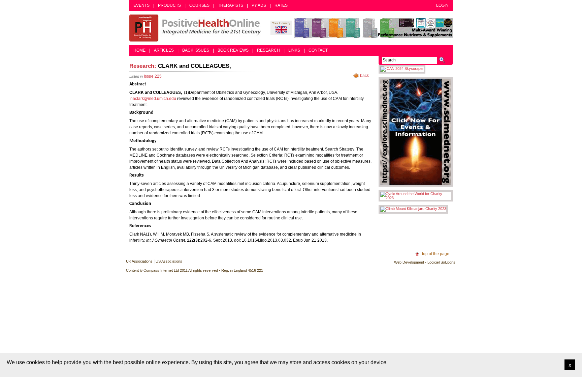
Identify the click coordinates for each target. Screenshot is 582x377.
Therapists (230, 5)
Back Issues (195, 50)
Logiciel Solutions (441, 262)
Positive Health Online (196, 28)
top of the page (435, 253)
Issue (153, 76)
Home (139, 50)
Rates (281, 5)
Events (141, 5)
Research (268, 50)
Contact (318, 50)
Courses (199, 5)
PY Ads (259, 5)
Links (294, 50)
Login (442, 5)
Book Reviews (233, 50)
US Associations (169, 261)
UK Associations (139, 261)
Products (169, 5)
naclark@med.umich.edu (153, 98)
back (364, 75)
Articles (164, 50)
